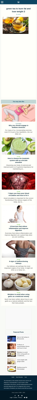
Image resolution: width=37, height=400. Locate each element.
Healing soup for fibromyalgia (22, 368)
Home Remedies (19, 377)
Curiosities (18, 123)
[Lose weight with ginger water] (12, 361)
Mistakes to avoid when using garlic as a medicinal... (23, 354)
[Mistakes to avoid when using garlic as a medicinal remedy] (18, 282)
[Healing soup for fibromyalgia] (12, 369)
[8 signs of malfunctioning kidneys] (18, 249)
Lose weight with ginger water (22, 360)
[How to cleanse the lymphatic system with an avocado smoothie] (18, 146)
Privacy (20, 397)
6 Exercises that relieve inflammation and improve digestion (18, 228)
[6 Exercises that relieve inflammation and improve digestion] (18, 214)
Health (18, 156)
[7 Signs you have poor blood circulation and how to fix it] (18, 181)
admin (19, 14)
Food (26, 377)
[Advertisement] (18, 54)
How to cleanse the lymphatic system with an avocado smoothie (18, 160)
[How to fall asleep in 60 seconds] (12, 339)
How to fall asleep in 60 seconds (23, 337)
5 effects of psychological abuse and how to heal (23, 346)
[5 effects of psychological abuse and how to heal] (12, 346)
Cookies (15, 397)
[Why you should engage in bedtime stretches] (18, 113)
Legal (11, 397)
